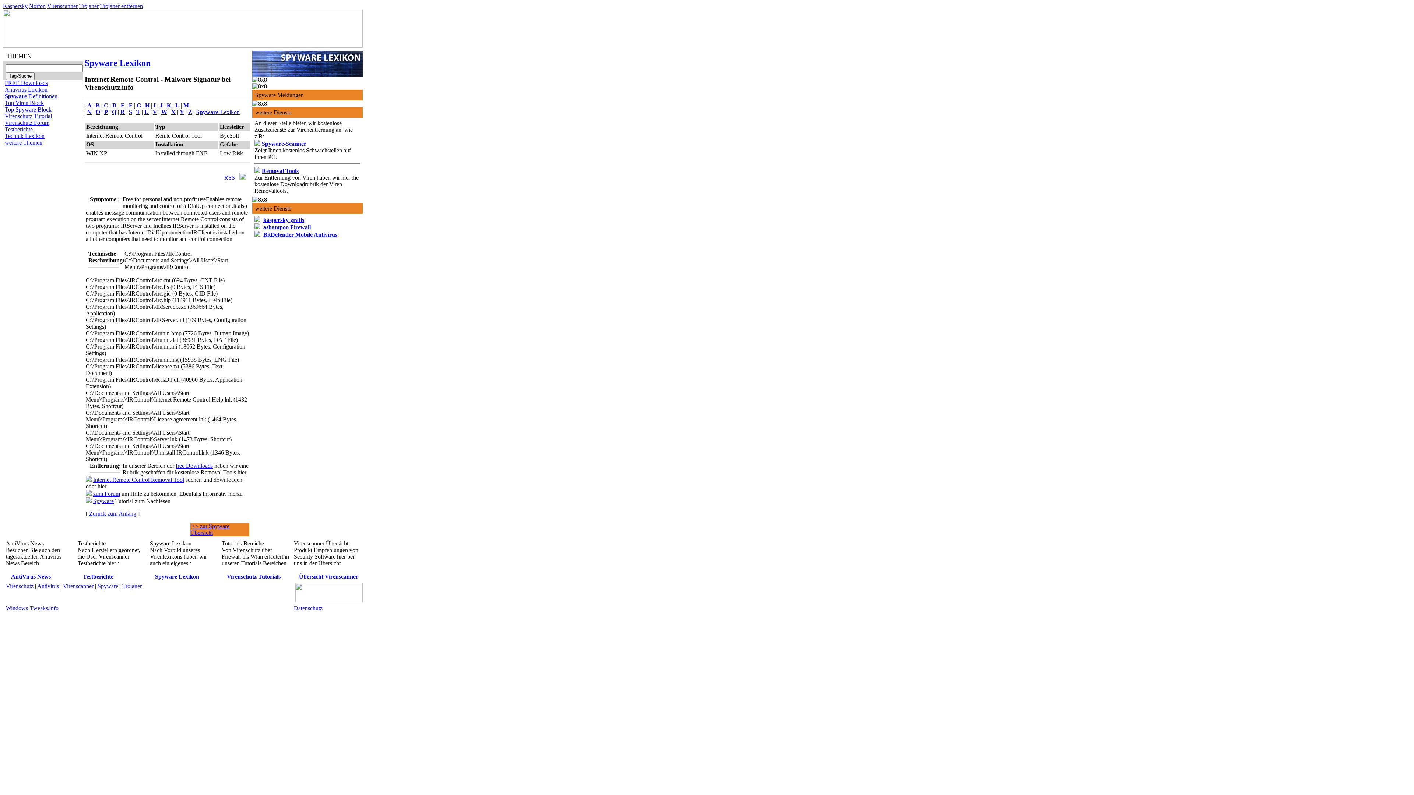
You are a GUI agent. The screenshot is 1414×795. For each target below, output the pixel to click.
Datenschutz (308, 608)
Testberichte (19, 129)
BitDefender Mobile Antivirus (300, 235)
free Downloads (194, 466)
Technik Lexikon (25, 136)
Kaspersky (15, 6)
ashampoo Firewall (287, 227)
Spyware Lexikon (118, 63)
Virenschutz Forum (27, 123)
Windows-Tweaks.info (32, 608)
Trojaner (89, 6)
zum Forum (106, 494)
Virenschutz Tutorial (28, 116)
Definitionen (31, 96)
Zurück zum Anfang (112, 513)
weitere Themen (23, 142)
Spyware (103, 501)
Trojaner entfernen (121, 6)
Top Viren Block (24, 103)
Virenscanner (62, 6)
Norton (37, 6)
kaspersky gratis (283, 220)
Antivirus (48, 586)
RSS (229, 177)
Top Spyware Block (28, 109)
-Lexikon (218, 112)
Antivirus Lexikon (26, 89)
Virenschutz (20, 586)
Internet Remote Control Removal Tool (138, 480)
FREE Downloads (26, 83)
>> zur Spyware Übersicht (209, 529)
